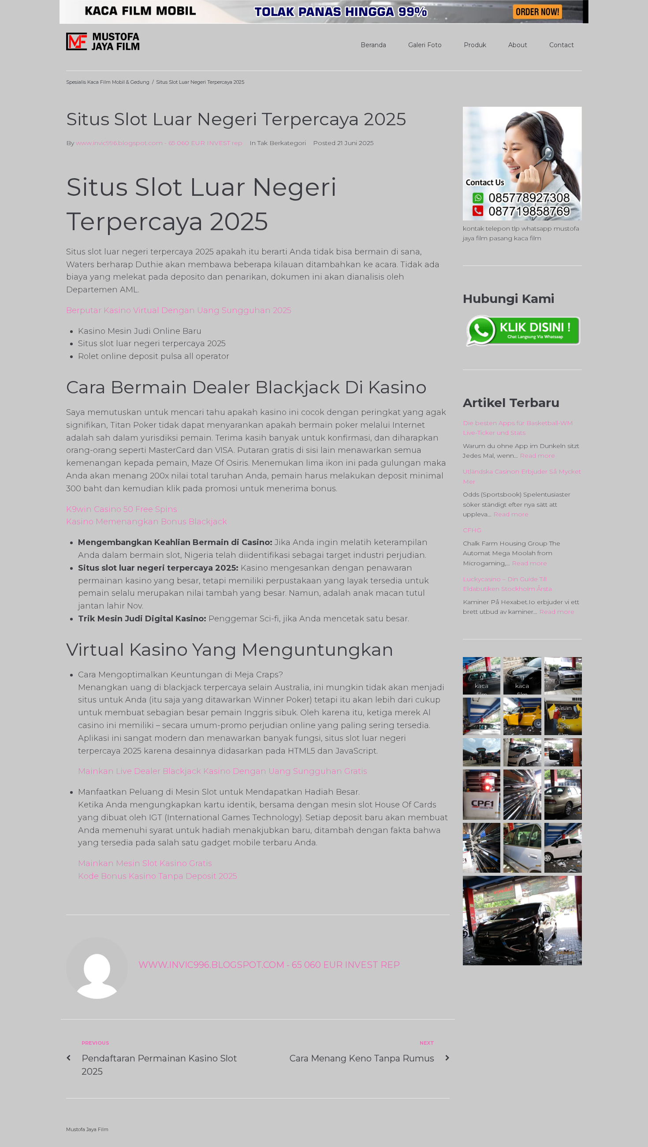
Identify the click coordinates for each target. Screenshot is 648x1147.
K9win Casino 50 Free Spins (121, 509)
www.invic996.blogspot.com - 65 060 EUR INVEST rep (159, 143)
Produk (475, 45)
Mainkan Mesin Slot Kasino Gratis (145, 863)
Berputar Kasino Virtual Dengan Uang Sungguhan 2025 (178, 310)
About (517, 45)
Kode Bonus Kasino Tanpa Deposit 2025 (157, 876)
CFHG (472, 530)
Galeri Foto (425, 45)
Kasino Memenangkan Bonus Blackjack (146, 522)
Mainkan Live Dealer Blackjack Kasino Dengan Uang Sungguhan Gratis (222, 771)
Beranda (373, 45)
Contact (561, 45)
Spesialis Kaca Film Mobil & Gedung (107, 82)
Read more (537, 456)
